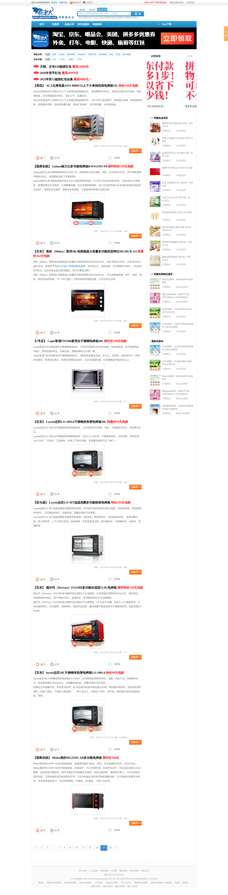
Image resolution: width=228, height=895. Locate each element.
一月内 (79, 59)
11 (83, 847)
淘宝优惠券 (83, 24)
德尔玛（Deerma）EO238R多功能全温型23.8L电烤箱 (94, 587)
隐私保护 (124, 871)
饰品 (111, 54)
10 (76, 847)
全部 (48, 54)
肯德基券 (97, 24)
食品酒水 (82, 54)
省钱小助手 (96, 886)
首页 (41, 24)
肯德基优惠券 (70, 882)
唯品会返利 (120, 886)
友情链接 (104, 871)
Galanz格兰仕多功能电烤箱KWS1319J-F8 (93, 166)
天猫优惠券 (181, 175)
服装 (54, 54)
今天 (54, 59)
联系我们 (191, 2)
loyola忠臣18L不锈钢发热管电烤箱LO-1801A (85, 672)
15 (110, 847)
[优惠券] (53, 19)
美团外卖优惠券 (183, 413)
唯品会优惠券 (118, 18)
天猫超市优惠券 (131, 18)
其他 (118, 54)
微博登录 (77, 2)
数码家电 (71, 54)
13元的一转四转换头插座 (72, 266)
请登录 (54, 2)
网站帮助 (134, 871)
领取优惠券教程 (177, 2)
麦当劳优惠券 (157, 882)
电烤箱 (117, 158)
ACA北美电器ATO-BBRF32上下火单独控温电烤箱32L (92, 85)
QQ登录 (89, 2)
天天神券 (99, 882)
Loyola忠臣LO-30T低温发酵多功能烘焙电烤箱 (90, 502)
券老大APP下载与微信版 (155, 2)
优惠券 (55, 24)
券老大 (41, 882)
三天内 (62, 59)
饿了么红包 (94, 18)
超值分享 (69, 24)
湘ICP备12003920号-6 (114, 875)
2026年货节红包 (59, 73)
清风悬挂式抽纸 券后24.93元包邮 (177, 212)
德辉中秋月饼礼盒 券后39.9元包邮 (177, 168)
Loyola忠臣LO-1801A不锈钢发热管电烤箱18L (87, 421)
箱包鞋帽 (103, 54)
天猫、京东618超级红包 (64, 66)
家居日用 (92, 54)
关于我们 (83, 871)
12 (90, 847)
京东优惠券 (83, 18)
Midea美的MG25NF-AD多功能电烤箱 (85, 757)
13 (97, 847)
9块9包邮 (126, 54)
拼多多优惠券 (105, 18)
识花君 (114, 871)
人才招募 (94, 871)
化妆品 (62, 54)
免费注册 (63, 2)
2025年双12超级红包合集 (66, 79)
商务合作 (145, 871)
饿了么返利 (132, 886)
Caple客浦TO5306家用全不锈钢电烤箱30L (87, 341)
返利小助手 (108, 886)
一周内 (70, 59)
